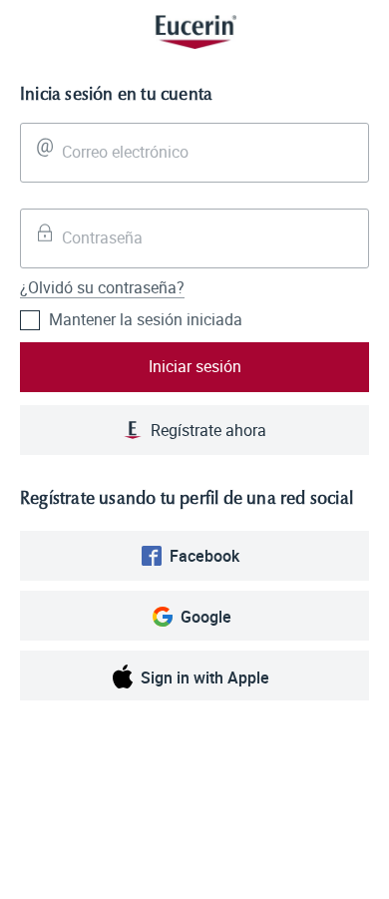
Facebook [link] (204, 556)
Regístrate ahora (208, 430)
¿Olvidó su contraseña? (102, 287)
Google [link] (206, 617)
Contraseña (102, 237)
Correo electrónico (125, 152)
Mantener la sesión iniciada (145, 319)
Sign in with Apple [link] (205, 677)
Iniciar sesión (195, 366)
